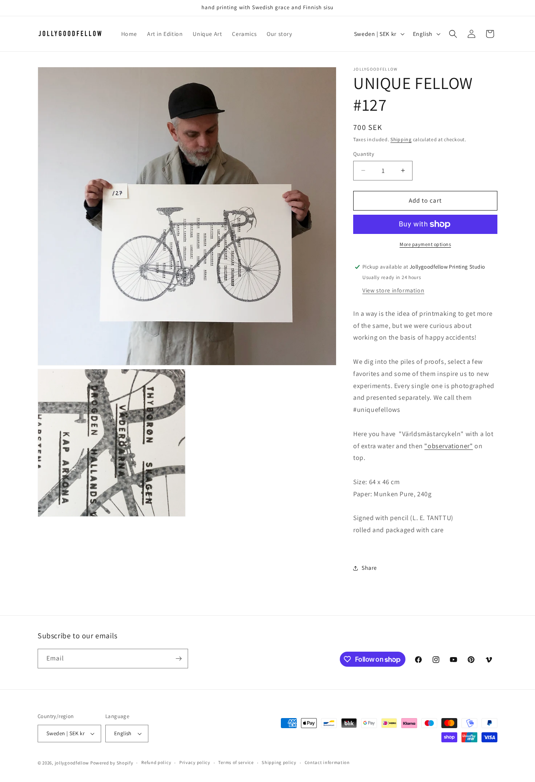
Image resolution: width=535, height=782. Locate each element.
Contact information (327, 762)
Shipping (401, 139)
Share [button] (369, 567)
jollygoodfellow (72, 763)
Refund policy (156, 762)
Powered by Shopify (111, 763)
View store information (393, 290)
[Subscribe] (178, 658)
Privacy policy (194, 762)
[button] (453, 34)
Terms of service (235, 762)
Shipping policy (279, 762)
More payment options (425, 244)
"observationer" (448, 446)
